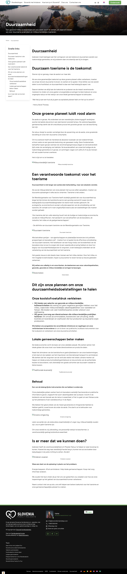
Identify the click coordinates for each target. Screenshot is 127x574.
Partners (28, 571)
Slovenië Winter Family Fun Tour (14, 561)
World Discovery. (24, 535)
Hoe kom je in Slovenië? (51, 2)
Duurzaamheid (13, 53)
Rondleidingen (17, 2)
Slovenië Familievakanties (23, 530)
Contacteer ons (75, 2)
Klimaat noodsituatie (63, 571)
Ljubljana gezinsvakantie (12, 554)
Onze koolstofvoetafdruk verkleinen (18, 82)
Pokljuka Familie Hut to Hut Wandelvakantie (17, 556)
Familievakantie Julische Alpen (14, 552)
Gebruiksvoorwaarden (37, 571)
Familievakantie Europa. (18, 533)
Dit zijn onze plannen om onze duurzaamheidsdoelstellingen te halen (18, 75)
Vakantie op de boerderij (12, 550)
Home (7, 40)
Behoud (12, 91)
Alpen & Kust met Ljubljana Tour (14, 545)
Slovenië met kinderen (32, 2)
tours (7, 543)
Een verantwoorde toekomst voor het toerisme (17, 68)
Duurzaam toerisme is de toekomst (16, 58)
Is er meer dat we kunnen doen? (16, 95)
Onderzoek (115, 2)
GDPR (46, 571)
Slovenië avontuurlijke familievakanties (16, 547)
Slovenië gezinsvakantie (12, 559)
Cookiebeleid (52, 571)
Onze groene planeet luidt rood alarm (16, 63)
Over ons (64, 2)
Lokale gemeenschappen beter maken (18, 87)
